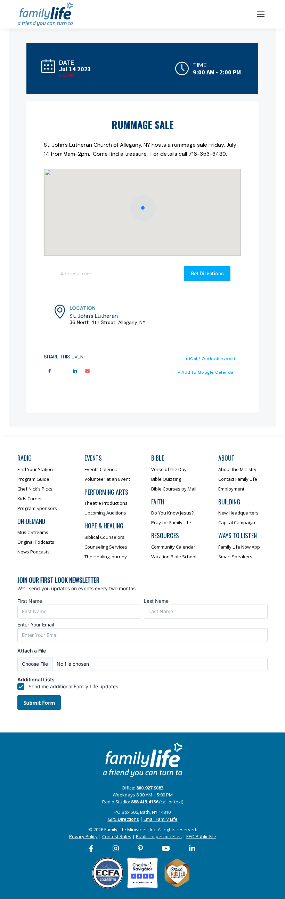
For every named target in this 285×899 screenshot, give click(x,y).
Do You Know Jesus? (172, 513)
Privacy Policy (83, 836)
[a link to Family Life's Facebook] (91, 848)
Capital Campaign (236, 522)
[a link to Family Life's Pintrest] (141, 848)
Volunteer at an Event (107, 479)
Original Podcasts (35, 542)
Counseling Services (105, 547)
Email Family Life (161, 819)
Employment (231, 489)
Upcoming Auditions (105, 513)
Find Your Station (35, 469)
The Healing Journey (105, 556)
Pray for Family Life (171, 522)
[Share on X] (62, 371)
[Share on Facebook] (50, 371)
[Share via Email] (87, 371)
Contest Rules (116, 836)
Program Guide (33, 479)
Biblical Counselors (104, 537)
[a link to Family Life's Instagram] (116, 848)
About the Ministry (237, 469)
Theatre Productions (106, 503)
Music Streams (32, 532)
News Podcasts (33, 552)
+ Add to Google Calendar (206, 372)
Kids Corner (29, 498)
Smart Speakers (235, 556)
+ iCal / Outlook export (210, 359)
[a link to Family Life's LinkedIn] (192, 848)
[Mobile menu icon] (261, 14)
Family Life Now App (239, 547)
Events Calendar (101, 469)
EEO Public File (201, 836)
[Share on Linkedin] (75, 371)
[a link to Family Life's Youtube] (166, 848)
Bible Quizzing (166, 479)
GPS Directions (123, 819)
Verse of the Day (169, 469)
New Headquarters (238, 513)
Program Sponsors (37, 508)
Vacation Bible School (173, 556)
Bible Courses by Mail (173, 489)
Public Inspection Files (159, 836)
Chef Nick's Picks (34, 489)
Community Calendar (173, 547)
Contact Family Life (237, 479)
